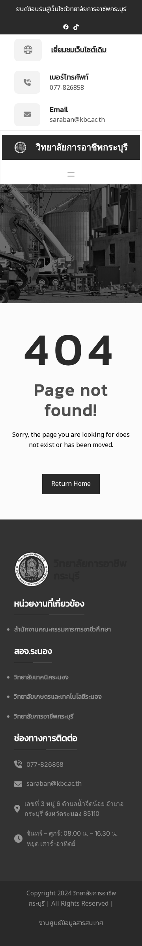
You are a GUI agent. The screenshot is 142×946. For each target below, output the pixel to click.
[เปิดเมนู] (71, 174)
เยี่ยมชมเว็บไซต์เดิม (78, 49)
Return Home (71, 484)
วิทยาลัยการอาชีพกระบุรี (82, 147)
